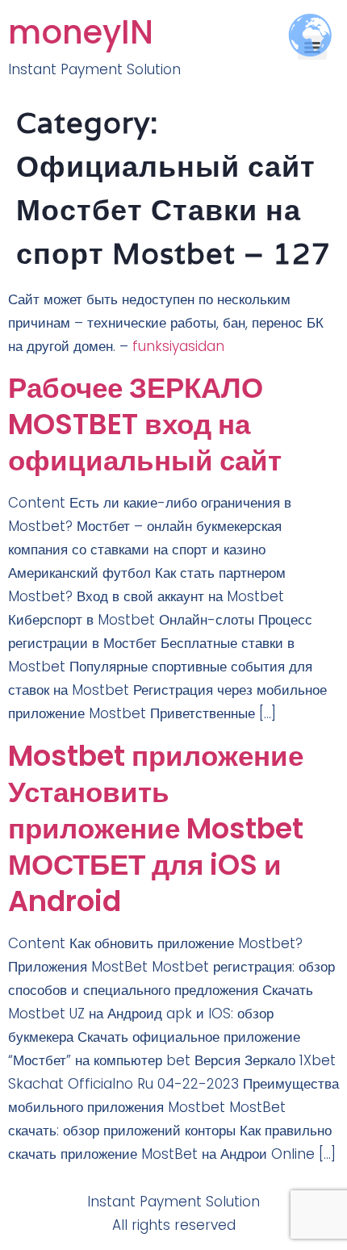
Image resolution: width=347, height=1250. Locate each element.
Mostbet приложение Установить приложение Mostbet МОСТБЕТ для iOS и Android (155, 828)
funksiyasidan (178, 346)
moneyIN (80, 32)
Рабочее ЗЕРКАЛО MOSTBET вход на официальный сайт (145, 424)
